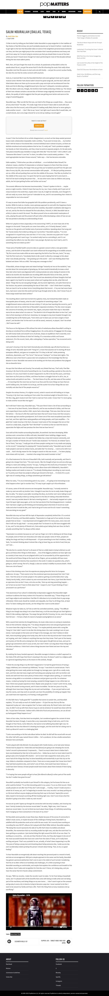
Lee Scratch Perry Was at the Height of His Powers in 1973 (90, 64)
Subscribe (87, 12)
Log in (46, 130)
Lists (42, 12)
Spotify (58, 977)
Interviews (71, 12)
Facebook (59, 964)
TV (58, 12)
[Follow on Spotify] (64, 16)
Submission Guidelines (13, 973)
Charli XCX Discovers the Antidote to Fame (89, 69)
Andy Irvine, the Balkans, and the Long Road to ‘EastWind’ (88, 75)
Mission (8, 968)
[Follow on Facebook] (52, 16)
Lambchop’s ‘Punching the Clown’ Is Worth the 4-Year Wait (90, 50)
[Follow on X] (45, 16)
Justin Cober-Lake (13, 36)
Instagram (59, 981)
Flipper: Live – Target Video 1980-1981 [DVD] (53, 942)
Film (54, 12)
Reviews (35, 12)
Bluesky (58, 973)
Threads (58, 985)
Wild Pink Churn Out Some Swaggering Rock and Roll (89, 57)
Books (64, 12)
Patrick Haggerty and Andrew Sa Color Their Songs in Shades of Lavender (88, 37)
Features (27, 12)
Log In (20, 12)
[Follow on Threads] (60, 16)
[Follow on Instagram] (56, 16)
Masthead (9, 964)
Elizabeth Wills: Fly (21, 941)
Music (48, 12)
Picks (80, 12)
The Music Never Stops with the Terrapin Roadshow (89, 44)
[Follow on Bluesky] (48, 16)
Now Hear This (15, 934)
